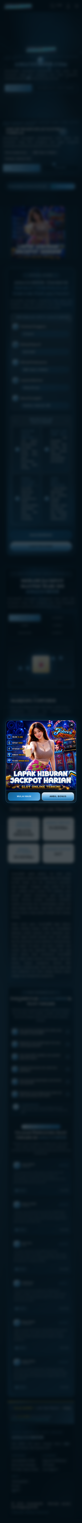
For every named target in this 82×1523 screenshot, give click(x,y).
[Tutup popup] (72, 725)
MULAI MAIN (24, 796)
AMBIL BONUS (58, 796)
